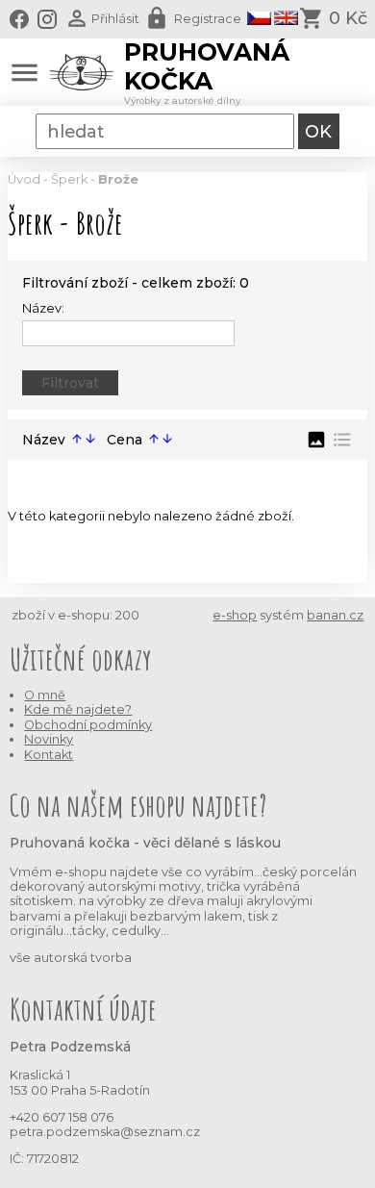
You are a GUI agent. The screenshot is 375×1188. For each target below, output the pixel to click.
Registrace (207, 19)
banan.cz (335, 615)
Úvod (24, 179)
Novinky (48, 739)
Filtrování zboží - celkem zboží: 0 (135, 283)
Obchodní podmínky (88, 725)
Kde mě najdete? (78, 709)
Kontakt (48, 754)
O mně (44, 695)
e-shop (234, 615)
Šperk (69, 179)
